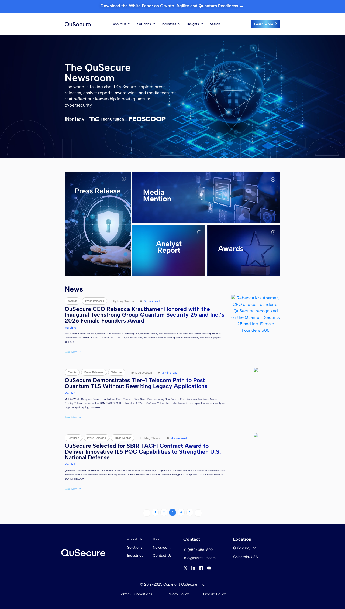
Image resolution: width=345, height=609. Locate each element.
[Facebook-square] (201, 568)
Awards (230, 248)
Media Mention (157, 195)
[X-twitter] (185, 568)
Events (72, 372)
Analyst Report (169, 247)
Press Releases (94, 301)
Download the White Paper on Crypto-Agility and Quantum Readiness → (173, 5)
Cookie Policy (214, 594)
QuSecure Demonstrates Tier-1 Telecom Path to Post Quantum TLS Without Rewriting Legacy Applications (136, 383)
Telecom (116, 372)
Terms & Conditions (135, 594)
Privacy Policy (177, 594)
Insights (193, 24)
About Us (119, 24)
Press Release (98, 191)
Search (215, 24)
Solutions (144, 24)
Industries (169, 24)
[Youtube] (209, 568)
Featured (73, 438)
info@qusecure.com (199, 558)
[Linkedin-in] (193, 568)
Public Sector (122, 438)
